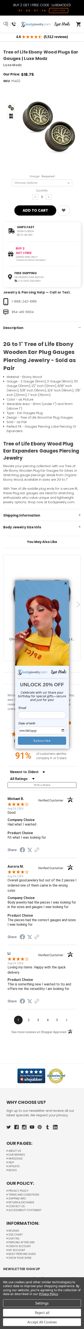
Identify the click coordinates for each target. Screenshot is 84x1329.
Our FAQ (13, 1238)
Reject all (42, 1312)
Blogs (12, 1170)
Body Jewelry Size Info (22, 527)
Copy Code (58, 10)
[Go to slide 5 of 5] (5, 604)
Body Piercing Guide (22, 1254)
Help (11, 1162)
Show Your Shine (19, 1258)
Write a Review (42, 785)
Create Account (19, 1246)
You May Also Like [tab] (42, 542)
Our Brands (16, 1154)
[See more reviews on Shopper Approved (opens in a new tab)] (36, 850)
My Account (16, 1250)
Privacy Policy (18, 1191)
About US (14, 1151)
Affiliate (14, 1166)
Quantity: (42, 190)
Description (13, 328)
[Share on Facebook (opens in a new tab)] (22, 850)
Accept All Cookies (42, 1322)
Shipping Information (21, 515)
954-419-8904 (23, 312)
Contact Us (16, 1206)
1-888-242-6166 (24, 301)
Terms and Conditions (23, 1194)
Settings (42, 1303)
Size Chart (15, 1234)
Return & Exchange (21, 1202)
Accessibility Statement (25, 1210)
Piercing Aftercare (21, 1242)
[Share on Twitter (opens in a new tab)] (29, 850)
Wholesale (15, 1158)
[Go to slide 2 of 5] (79, 604)
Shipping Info (17, 1198)
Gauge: (42, 176)
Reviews (13, 1231)
